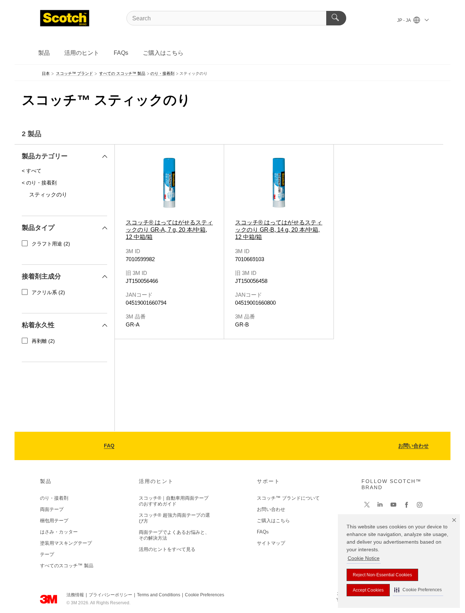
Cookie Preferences (204, 594)
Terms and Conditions (158, 594)
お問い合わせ (413, 445)
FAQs (121, 53)
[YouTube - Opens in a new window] (393, 504)
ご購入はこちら (163, 53)
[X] (366, 504)
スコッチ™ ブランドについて (288, 498)
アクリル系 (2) (48, 292)
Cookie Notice (364, 558)
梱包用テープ (54, 520)
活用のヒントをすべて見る (167, 549)
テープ (47, 554)
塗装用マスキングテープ (66, 543)
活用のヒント (81, 53)
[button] (418, 590)
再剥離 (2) (43, 341)
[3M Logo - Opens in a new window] (64, 18)
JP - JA (404, 20)
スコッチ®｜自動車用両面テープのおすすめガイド (174, 501)
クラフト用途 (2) (51, 244)
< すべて (31, 171)
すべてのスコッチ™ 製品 (66, 565)
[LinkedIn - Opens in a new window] (380, 504)
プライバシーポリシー (110, 594)
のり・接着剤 (54, 498)
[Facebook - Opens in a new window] (406, 504)
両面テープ (52, 509)
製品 (44, 53)
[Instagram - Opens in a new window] (419, 504)
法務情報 (75, 594)
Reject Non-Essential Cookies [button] (382, 574)
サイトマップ (271, 543)
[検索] (336, 18)
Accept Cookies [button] (368, 590)
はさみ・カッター (59, 532)
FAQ (109, 445)
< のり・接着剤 (39, 183)
